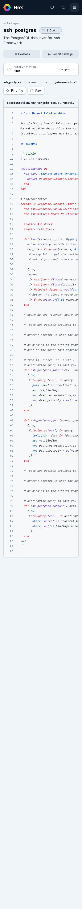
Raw (38, 90)
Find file (17, 90)
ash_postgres (19, 30)
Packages (13, 23)
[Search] (63, 7)
